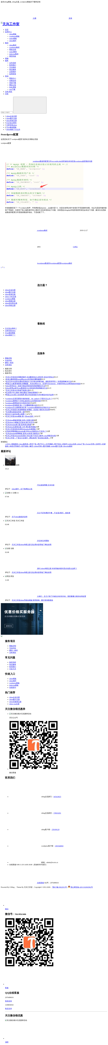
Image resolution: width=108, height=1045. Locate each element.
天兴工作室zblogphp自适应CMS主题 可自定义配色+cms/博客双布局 (31, 436)
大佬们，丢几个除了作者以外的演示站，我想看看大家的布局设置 (61, 596)
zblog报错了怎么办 (13, 129)
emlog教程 (13, 52)
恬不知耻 (24, 446)
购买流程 (12, 662)
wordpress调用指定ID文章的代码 (18, 403)
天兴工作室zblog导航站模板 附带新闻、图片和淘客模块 (32, 600)
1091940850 (59, 846)
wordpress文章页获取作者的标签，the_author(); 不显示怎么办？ (29, 399)
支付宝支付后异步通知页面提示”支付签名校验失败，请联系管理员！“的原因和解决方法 (39, 381)
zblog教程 (12, 45)
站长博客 (12, 87)
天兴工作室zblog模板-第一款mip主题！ (20, 416)
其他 (6, 76)
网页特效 (12, 56)
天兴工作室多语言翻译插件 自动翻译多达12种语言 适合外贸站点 (30, 377)
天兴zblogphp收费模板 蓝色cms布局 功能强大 (22, 433)
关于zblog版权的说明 (19, 517)
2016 (7, 444)
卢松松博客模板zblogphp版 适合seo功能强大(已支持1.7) (26, 431)
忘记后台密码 (11, 123)
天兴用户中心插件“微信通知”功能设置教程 (22, 392)
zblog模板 (12, 34)
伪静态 (64, 444)
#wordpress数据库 (43, 263)
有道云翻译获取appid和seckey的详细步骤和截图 (23, 379)
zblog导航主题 (10, 305)
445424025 (57, 797)
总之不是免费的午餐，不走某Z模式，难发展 (53, 513)
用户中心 (40, 444)
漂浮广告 (32, 444)
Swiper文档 (89, 444)
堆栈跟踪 (14, 444)
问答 (6, 94)
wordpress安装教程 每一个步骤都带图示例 (21, 405)
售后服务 (12, 69)
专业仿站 (8, 360)
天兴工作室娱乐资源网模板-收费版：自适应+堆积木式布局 (28, 410)
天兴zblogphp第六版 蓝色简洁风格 (18, 425)
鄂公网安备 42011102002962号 (81, 887)
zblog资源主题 (11, 121)
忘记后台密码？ (11, 328)
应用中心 (8, 32)
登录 (70, 18)
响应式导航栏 (14, 446)
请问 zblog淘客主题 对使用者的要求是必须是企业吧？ (57, 568)
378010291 (57, 813)
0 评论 (75, 247)
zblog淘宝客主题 (11, 303)
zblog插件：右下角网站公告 (22, 489)
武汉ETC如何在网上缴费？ (16, 414)
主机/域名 (8, 92)
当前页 (97, 444)
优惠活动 (12, 80)
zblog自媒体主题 (15, 702)
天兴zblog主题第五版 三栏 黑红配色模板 (21, 427)
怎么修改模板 (11, 127)
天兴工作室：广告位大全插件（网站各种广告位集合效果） (28, 438)
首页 (6, 30)
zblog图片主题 (11, 118)
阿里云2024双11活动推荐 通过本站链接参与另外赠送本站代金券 (30, 395)
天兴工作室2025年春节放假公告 (18, 390)
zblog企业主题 (11, 116)
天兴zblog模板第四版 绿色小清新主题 (20, 420)
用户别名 (57, 444)
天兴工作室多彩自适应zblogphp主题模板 (21, 429)
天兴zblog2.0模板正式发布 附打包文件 (20, 422)
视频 (6, 58)
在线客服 (40, 883)
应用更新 (12, 74)
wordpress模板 (14, 36)
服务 (6, 61)
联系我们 (12, 65)
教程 (6, 43)
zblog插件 (12, 41)
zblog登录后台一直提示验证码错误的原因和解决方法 (25, 386)
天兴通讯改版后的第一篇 (15, 412)
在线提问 (12, 687)
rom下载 (12, 89)
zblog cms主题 (14, 704)
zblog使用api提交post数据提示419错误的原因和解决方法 (26, 388)
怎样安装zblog (11, 125)
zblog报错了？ (10, 335)
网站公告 (12, 85)
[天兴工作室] (10, 24)
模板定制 (8, 358)
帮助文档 (12, 49)
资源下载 (12, 83)
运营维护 (12, 72)
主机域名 (8, 365)
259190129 (55, 829)
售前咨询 (8, 1001)
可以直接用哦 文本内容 (45, 485)
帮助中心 (12, 78)
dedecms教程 (13, 54)
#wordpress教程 (66, 263)
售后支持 (8, 1008)
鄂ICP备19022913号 (59, 887)
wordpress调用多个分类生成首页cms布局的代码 (23, 401)
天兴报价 (12, 67)
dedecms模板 (13, 685)
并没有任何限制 (43, 541)
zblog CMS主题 (10, 297)
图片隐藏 (46, 446)
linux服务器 (23, 444)
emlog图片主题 (56, 446)
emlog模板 (13, 38)
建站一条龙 (9, 362)
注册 (34, 18)
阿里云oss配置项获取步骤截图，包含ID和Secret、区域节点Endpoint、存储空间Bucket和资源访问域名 (43, 384)
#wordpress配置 (55, 263)
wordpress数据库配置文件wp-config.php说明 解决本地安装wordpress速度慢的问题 (62, 161)
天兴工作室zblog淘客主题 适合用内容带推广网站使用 (31, 544)
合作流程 (12, 63)
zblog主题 (72, 444)
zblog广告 (80, 444)
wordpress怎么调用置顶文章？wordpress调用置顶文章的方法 (28, 407)
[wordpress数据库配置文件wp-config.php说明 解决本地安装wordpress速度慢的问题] (44, 204)
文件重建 (49, 444)
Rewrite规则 (67, 446)
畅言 (30, 446)
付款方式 (12, 669)
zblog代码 (37, 446)
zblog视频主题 (10, 301)
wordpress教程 (14, 47)
